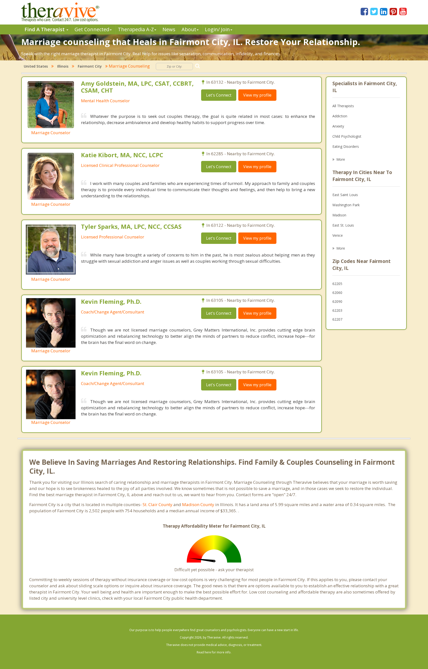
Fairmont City (90, 66)
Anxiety (338, 126)
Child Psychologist (346, 136)
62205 (337, 283)
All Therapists (343, 105)
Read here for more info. (214, 652)
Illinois (62, 66)
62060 (337, 292)
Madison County (198, 504)
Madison (339, 215)
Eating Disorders (345, 146)
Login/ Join (217, 29)
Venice (337, 235)
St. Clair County (157, 504)
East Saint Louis (345, 194)
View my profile (257, 95)
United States (36, 66)
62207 (337, 319)
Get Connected (92, 29)
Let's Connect (218, 95)
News (168, 29)
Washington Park (346, 205)
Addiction (339, 116)
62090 (337, 301)
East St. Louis (343, 225)
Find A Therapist (45, 29)
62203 (337, 310)
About (189, 29)
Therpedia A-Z (136, 29)
